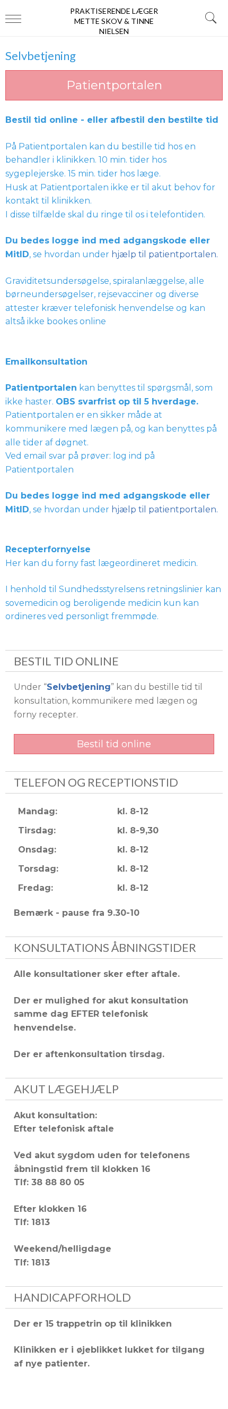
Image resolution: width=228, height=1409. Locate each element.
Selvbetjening (79, 687)
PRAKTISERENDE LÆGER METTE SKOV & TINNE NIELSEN (114, 20)
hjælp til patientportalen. (164, 254)
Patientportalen (114, 85)
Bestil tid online (114, 744)
